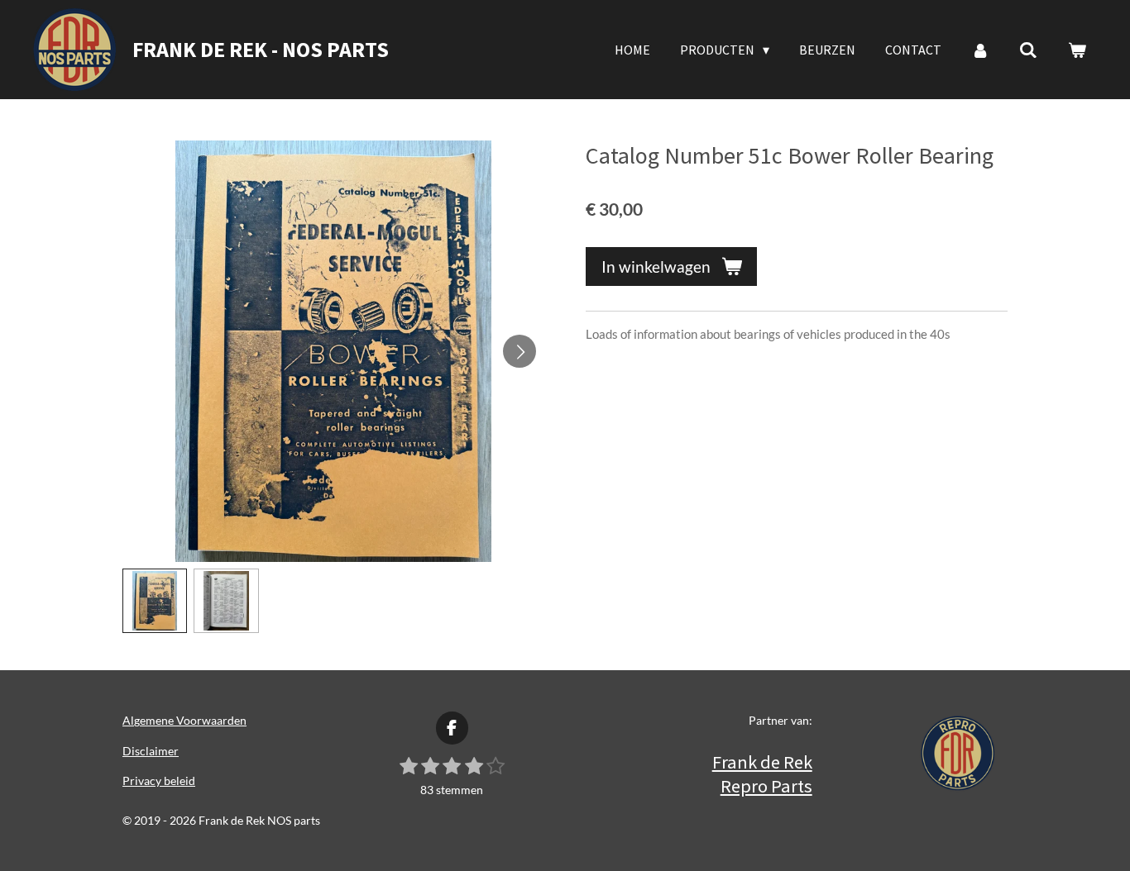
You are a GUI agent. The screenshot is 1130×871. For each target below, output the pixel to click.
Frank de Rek (762, 761)
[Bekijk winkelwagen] (1077, 49)
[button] (154, 601)
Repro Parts (766, 785)
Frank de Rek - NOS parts (260, 49)
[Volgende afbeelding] (519, 351)
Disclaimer (150, 751)
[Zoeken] (1028, 49)
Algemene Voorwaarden (184, 720)
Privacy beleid (158, 780)
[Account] (980, 49)
